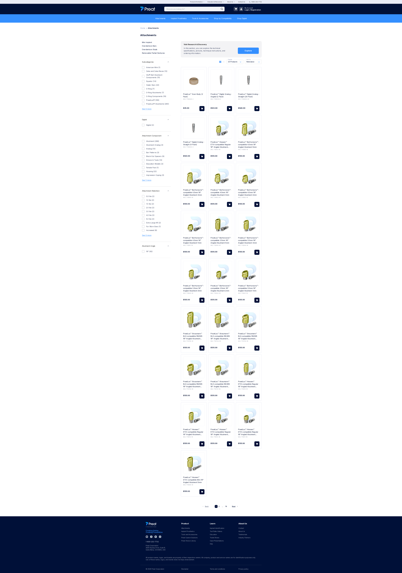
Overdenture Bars (149, 46)
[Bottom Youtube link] (147, 537)
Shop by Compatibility (223, 18)
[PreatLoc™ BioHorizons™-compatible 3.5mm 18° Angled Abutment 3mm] (193, 271)
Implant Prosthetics (179, 18)
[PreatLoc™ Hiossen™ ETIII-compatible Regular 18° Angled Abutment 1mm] (248, 415)
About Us (241, 531)
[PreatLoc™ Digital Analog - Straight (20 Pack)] (248, 80)
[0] (236, 9)
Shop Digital (242, 18)
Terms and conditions (217, 569)
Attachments (160, 18)
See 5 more (146, 180)
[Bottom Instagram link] (160, 537)
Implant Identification (217, 528)
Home (142, 28)
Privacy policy (243, 569)
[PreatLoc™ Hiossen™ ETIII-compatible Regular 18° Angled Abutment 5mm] (248, 367)
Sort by (248, 59)
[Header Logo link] (147, 9)
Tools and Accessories (189, 534)
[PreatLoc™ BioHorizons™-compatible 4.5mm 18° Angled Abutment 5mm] (248, 128)
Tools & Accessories (200, 18)
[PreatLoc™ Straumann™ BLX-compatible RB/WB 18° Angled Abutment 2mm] (193, 367)
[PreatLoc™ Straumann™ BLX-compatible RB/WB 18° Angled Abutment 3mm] (248, 319)
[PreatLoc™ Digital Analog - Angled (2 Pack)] (221, 80)
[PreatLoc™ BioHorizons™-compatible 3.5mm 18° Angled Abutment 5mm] (221, 223)
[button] (155, 61)
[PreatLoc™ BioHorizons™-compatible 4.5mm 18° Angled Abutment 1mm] (193, 223)
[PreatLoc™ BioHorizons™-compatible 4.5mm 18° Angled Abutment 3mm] (221, 176)
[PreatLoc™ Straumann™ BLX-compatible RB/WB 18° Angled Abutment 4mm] (221, 319)
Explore (248, 51)
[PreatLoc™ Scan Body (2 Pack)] (193, 80)
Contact (241, 528)
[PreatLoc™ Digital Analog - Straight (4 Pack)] (193, 128)
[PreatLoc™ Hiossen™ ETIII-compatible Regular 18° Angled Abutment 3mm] (221, 128)
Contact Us (241, 2)
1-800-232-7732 (256, 2)
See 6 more (146, 109)
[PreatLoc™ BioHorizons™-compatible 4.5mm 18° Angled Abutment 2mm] (248, 176)
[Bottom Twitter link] (156, 537)
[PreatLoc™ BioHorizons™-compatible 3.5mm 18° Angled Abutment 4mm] (248, 223)
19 (226, 506)
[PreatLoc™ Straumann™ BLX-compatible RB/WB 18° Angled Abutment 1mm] (221, 367)
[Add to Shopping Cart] (201, 108)
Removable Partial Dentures (153, 53)
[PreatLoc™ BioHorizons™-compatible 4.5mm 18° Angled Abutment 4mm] (193, 176)
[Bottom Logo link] (151, 524)
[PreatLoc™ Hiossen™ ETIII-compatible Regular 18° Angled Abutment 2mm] (221, 415)
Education (213, 534)
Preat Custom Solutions (189, 538)
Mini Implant (147, 42)
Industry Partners (244, 538)
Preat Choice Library (188, 541)
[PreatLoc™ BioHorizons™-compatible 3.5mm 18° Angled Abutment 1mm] (248, 271)
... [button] (222, 506)
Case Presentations (217, 541)
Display (230, 59)
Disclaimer (185, 569)
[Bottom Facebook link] (151, 537)
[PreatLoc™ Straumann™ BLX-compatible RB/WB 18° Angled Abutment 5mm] (193, 319)
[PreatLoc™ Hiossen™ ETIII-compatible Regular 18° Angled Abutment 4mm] (193, 415)
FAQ (211, 544)
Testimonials (242, 534)
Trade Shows (214, 538)
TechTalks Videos (216, 531)
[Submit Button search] (223, 9)
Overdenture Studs (149, 49)
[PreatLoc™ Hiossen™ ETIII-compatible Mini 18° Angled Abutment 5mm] (193, 463)
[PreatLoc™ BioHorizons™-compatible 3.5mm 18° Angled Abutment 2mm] (221, 271)
